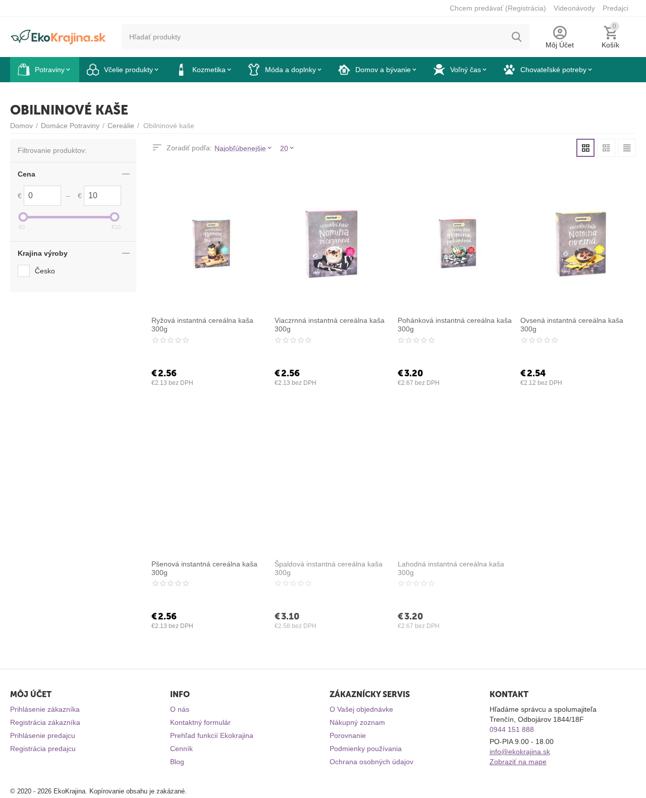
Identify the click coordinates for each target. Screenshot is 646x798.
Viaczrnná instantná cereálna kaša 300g (330, 324)
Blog (177, 762)
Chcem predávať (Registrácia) (498, 8)
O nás (179, 709)
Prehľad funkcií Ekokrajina (211, 735)
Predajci (615, 8)
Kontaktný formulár (200, 722)
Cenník (181, 749)
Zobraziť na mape (518, 762)
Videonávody (574, 8)
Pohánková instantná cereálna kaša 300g (455, 324)
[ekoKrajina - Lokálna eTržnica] (58, 36)
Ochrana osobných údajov (371, 762)
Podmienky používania (366, 749)
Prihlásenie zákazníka (45, 709)
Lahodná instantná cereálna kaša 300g (451, 568)
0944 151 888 (512, 729)
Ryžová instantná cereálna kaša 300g (202, 324)
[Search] (517, 37)
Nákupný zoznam (357, 722)
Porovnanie (348, 735)
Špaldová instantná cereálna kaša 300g (329, 568)
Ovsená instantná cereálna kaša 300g (571, 324)
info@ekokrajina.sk (520, 752)
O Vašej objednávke (361, 709)
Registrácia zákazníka (45, 722)
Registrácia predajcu (43, 749)
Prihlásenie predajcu (42, 735)
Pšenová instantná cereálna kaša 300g (204, 568)
